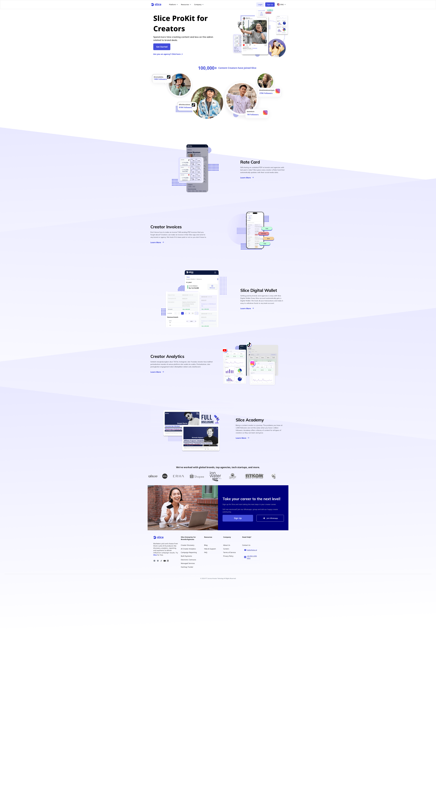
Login (260, 4)
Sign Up (270, 4)
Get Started (161, 46)
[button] (173, 4)
